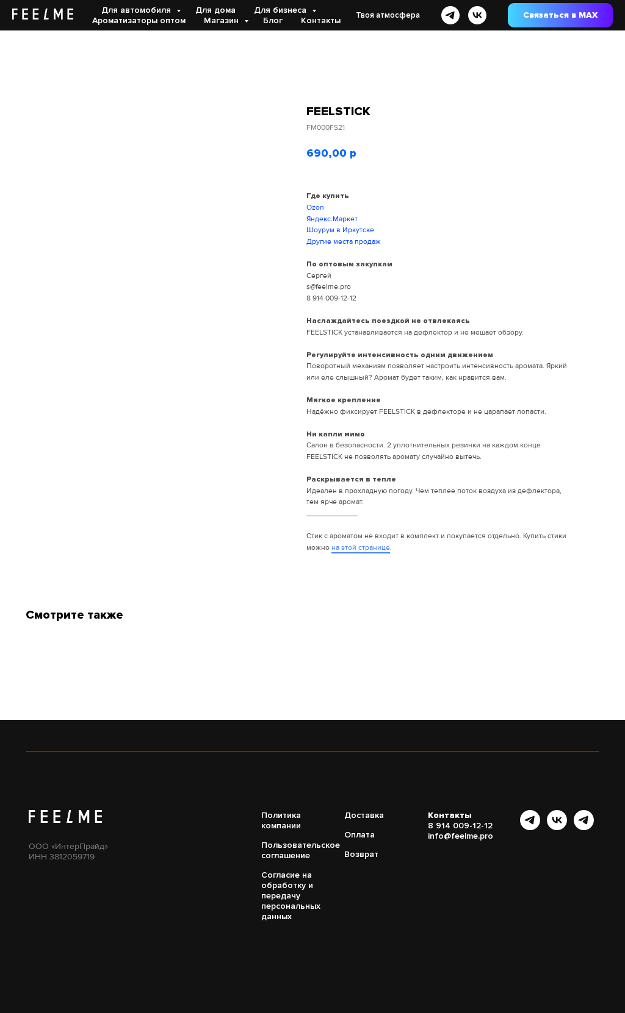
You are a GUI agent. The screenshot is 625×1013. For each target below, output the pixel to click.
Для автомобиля (137, 10)
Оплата (359, 835)
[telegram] (450, 15)
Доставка (364, 815)
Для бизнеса (281, 10)
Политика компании (281, 820)
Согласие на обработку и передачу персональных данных (290, 896)
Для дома (215, 10)
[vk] (477, 15)
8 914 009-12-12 (331, 298)
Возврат (361, 854)
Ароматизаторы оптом (139, 20)
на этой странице (360, 547)
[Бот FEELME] (584, 827)
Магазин (222, 20)
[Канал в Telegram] (530, 827)
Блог (273, 20)
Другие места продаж (343, 241)
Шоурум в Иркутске (340, 230)
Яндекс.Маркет (332, 219)
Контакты (321, 20)
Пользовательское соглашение (300, 850)
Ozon (315, 207)
